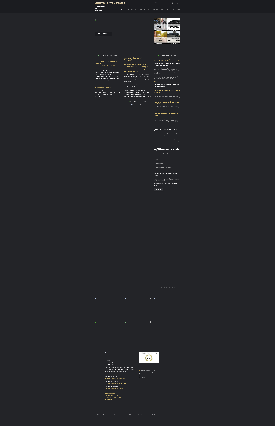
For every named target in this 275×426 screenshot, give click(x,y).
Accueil (122, 9)
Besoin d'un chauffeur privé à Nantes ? (115, 378)
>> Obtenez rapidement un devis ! (103, 87)
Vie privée (97, 415)
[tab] (161, 287)
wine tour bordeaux (110, 403)
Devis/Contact (176, 9)
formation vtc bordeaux (144, 415)
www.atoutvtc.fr (110, 373)
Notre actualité (164, 2)
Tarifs (168, 9)
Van (162, 9)
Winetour (155, 9)
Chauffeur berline (144, 9)
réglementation (132, 415)
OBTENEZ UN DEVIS (103, 33)
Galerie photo (157, 2)
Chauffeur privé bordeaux (158, 415)
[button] (150, 174)
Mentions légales (105, 415)
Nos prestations (132, 9)
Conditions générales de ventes (119, 415)
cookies (168, 415)
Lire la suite (158, 189)
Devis (155, 81)
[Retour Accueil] (102, 9)
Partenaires (150, 2)
